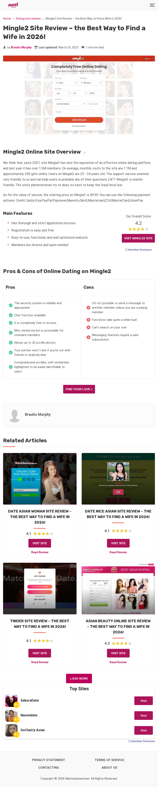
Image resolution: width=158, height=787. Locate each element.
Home (7, 18)
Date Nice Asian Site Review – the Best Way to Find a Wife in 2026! (118, 514)
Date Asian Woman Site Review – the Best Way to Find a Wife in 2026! (39, 517)
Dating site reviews (28, 18)
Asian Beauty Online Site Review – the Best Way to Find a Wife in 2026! (118, 626)
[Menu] (152, 5)
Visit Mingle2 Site (138, 238)
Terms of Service (109, 760)
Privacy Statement (48, 760)
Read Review (39, 552)
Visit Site (40, 543)
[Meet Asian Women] (13, 5)
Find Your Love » (79, 389)
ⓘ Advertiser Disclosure (138, 249)
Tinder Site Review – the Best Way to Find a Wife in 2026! (39, 624)
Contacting (48, 767)
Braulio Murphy (21, 47)
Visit (144, 700)
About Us (109, 767)
